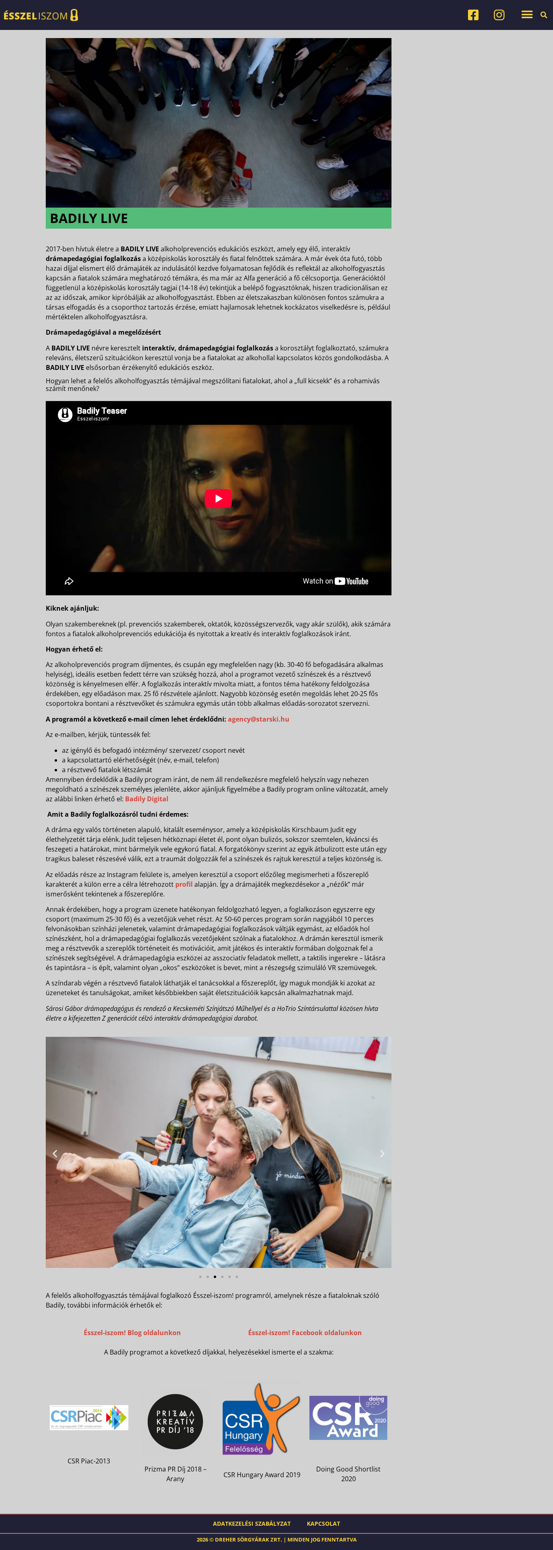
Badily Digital (146, 798)
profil (184, 884)
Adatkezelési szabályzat (252, 1523)
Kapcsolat (323, 1523)
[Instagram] (499, 15)
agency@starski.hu (258, 719)
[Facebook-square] (473, 15)
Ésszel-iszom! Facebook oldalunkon (305, 1332)
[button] (527, 14)
